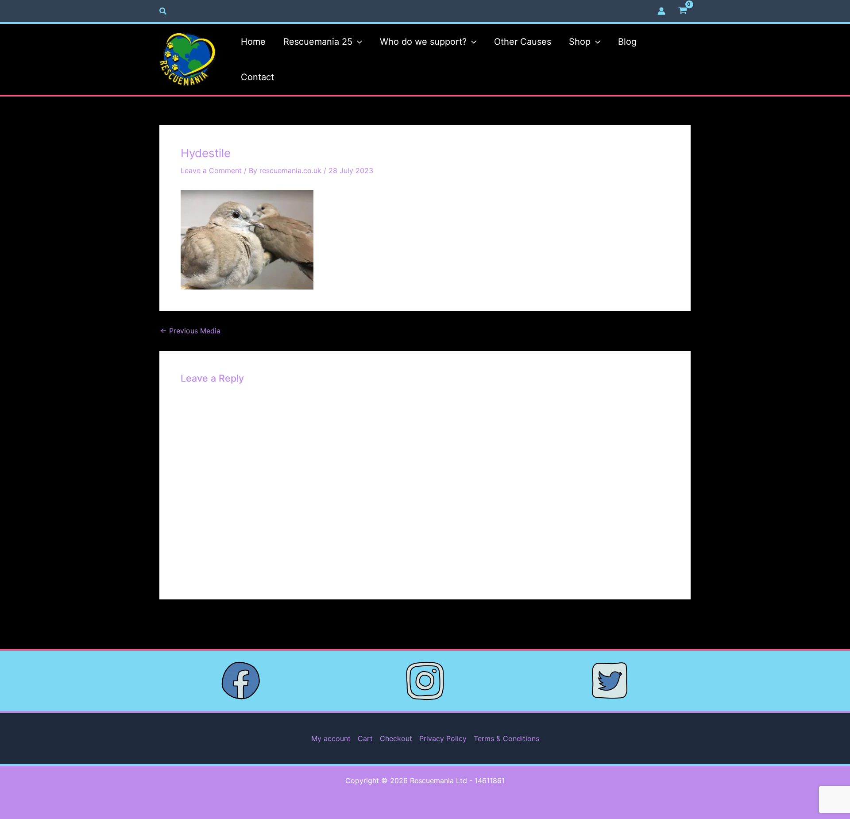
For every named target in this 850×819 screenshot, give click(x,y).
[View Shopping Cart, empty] (682, 11)
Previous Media (190, 330)
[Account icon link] (661, 11)
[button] (163, 11)
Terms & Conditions (506, 738)
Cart (365, 738)
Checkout (396, 738)
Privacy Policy (443, 738)
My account (331, 738)
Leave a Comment (211, 170)
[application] (357, 41)
